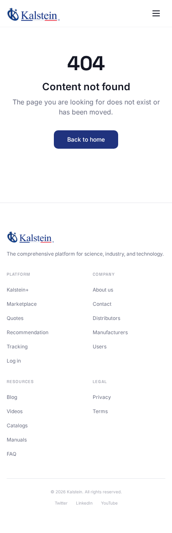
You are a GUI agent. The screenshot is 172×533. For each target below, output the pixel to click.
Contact (102, 304)
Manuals (17, 440)
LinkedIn (84, 502)
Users (99, 346)
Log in (14, 361)
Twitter (61, 502)
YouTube (109, 502)
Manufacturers (110, 332)
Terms (100, 411)
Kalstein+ (18, 290)
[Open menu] (156, 13)
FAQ (11, 454)
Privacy (102, 397)
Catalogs (17, 425)
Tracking (17, 346)
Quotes (15, 318)
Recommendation (27, 332)
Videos (15, 411)
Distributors (106, 318)
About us (103, 290)
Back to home (86, 139)
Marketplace (22, 304)
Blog (12, 397)
